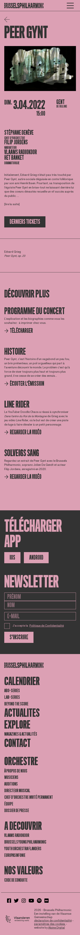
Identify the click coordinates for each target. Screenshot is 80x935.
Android (36, 557)
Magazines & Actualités (20, 734)
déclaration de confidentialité (53, 921)
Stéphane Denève (18, 132)
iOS (12, 557)
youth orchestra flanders (22, 848)
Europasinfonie (14, 855)
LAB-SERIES (12, 697)
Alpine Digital (56, 928)
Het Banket (14, 157)
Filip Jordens (16, 142)
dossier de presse (16, 810)
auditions (11, 784)
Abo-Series (12, 690)
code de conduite (16, 880)
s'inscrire (19, 637)
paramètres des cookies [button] (50, 924)
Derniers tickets (25, 221)
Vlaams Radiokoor (20, 152)
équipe (8, 804)
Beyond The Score (16, 703)
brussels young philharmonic (25, 842)
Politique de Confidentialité (46, 625)
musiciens (11, 777)
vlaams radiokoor (16, 835)
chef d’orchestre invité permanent (28, 797)
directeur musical (17, 790)
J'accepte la (38, 626)
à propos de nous (15, 771)
